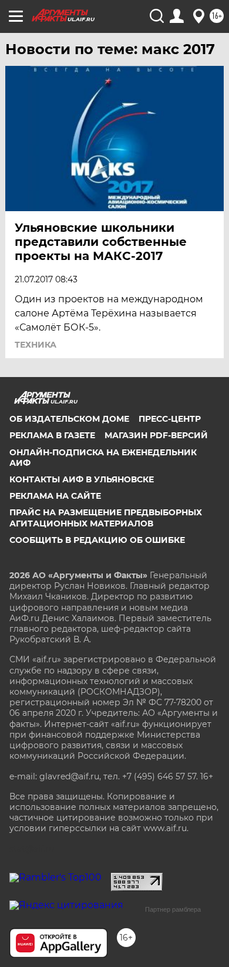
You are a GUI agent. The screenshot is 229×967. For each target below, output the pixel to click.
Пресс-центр (170, 419)
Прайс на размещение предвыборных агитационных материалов (105, 517)
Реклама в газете (52, 435)
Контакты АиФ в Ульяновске (81, 479)
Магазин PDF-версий (156, 435)
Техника (35, 345)
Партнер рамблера (173, 909)
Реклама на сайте (55, 496)
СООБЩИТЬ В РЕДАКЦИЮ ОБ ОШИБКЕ (97, 540)
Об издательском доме (69, 419)
